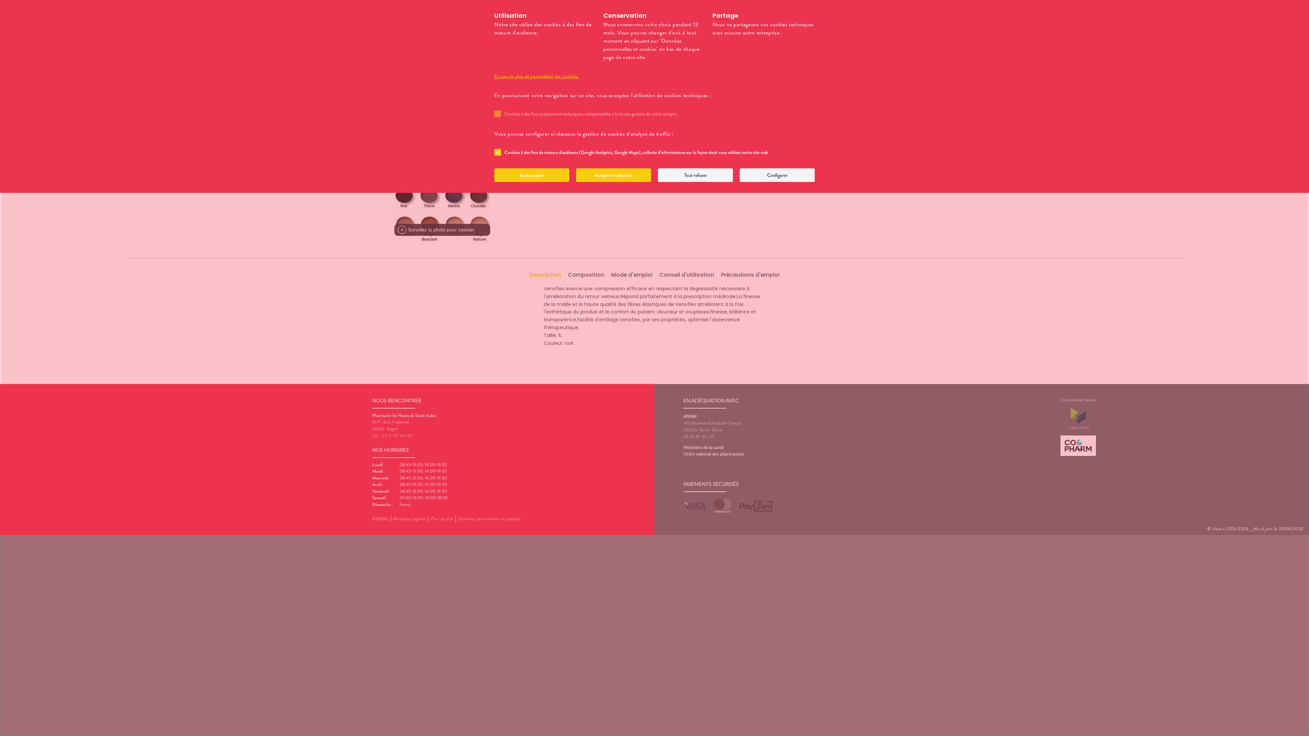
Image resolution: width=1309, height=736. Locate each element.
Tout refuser (695, 175)
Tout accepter (532, 175)
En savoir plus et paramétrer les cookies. (536, 76)
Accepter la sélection (614, 175)
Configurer (777, 175)
